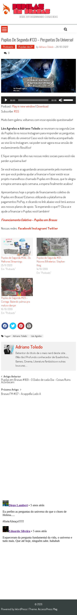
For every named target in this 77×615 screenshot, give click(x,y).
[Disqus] (38, 448)
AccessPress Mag (47, 609)
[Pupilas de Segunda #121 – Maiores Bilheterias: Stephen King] (52, 247)
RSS (16, 111)
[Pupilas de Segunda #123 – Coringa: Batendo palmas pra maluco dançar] (17, 287)
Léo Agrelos (36, 336)
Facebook (24, 228)
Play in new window (23, 106)
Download (42, 106)
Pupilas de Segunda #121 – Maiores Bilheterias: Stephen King (51, 261)
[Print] (29, 325)
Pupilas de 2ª (26, 47)
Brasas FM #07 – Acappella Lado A (21, 394)
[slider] (69, 99)
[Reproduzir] (6, 100)
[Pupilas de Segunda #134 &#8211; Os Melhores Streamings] (17, 247)
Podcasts (8, 47)
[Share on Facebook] (4, 325)
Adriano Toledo (46, 46)
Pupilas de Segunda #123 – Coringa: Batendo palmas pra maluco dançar (15, 301)
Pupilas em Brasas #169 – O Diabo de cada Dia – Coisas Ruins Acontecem (35, 381)
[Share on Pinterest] (21, 325)
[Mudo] (60, 100)
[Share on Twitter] (13, 325)
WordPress (21, 609)
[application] (38, 100)
